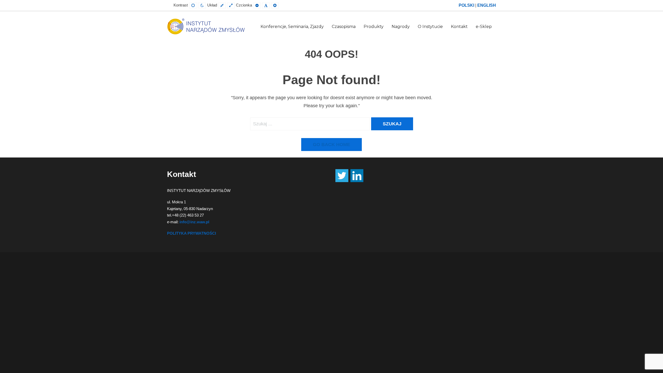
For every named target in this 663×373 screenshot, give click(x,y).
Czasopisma (344, 26)
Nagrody (401, 26)
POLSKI (466, 5)
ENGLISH (486, 5)
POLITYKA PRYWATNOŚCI (191, 233)
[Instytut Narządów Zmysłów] (206, 26)
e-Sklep (484, 26)
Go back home (331, 144)
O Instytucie (430, 26)
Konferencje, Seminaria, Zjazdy (292, 26)
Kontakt (459, 26)
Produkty (374, 26)
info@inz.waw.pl (194, 222)
